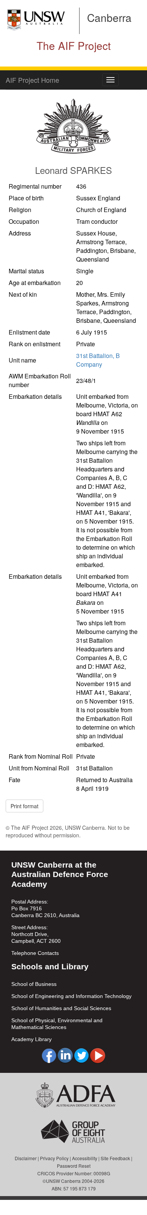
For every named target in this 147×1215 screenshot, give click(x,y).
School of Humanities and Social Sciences (61, 1008)
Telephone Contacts (35, 953)
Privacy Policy (54, 1158)
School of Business (34, 984)
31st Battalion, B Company (98, 360)
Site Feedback (115, 1158)
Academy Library (31, 1039)
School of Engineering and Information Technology (71, 996)
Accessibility (84, 1158)
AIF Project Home (32, 80)
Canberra (109, 17)
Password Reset (73, 1165)
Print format (24, 806)
